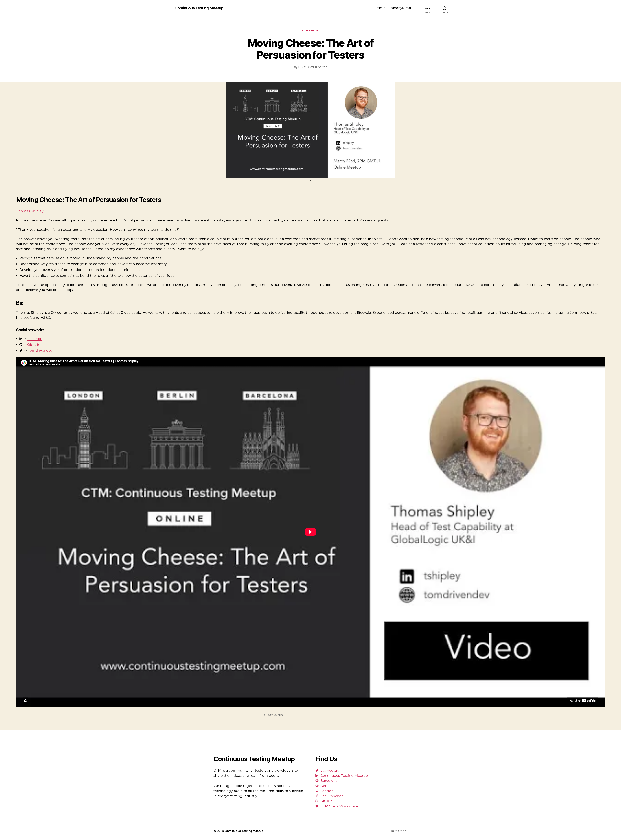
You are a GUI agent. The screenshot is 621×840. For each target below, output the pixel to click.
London (326, 791)
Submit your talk (401, 8)
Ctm (270, 714)
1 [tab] (310, 180)
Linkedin (34, 339)
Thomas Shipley (29, 211)
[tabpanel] (310, 130)
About (381, 8)
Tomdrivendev (40, 350)
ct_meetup (329, 770)
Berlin (325, 786)
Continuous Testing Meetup (199, 8)
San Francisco (331, 796)
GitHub (325, 801)
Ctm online (310, 30)
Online (279, 714)
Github (33, 345)
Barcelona (328, 781)
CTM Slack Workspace (338, 806)
